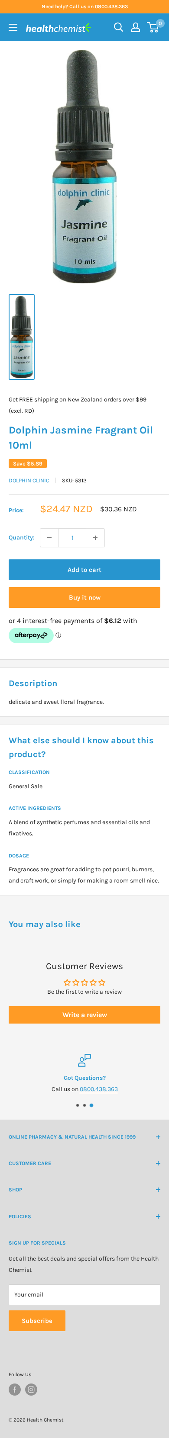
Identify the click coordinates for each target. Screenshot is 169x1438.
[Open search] (119, 27)
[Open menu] (13, 27)
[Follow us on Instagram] (31, 1389)
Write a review (84, 1015)
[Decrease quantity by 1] (49, 538)
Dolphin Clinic (29, 480)
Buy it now (85, 597)
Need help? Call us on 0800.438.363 (85, 6)
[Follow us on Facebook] (15, 1389)
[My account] (135, 27)
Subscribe (37, 1321)
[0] (153, 27)
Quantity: (22, 537)
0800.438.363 (99, 1089)
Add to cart (84, 570)
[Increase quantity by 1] (95, 538)
